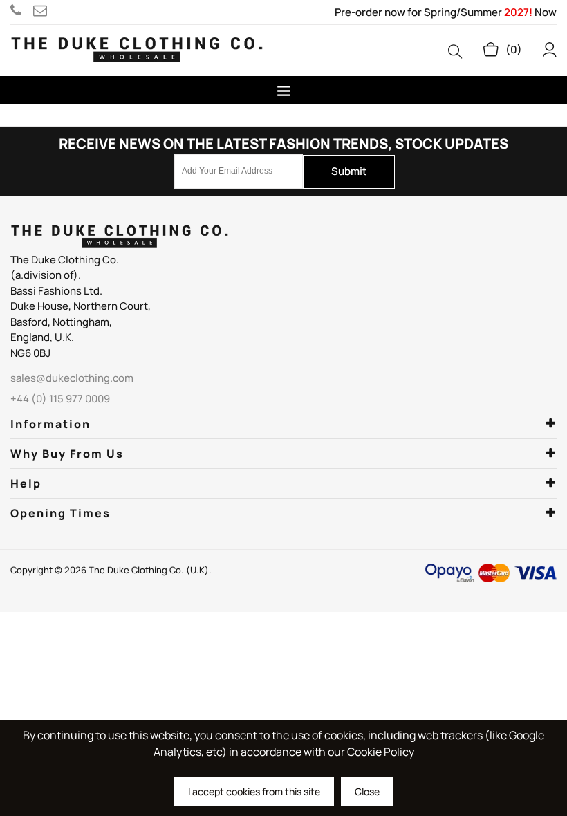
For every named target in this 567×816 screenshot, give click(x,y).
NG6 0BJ (30, 353)
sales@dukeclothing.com (42, 10)
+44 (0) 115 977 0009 (21, 10)
